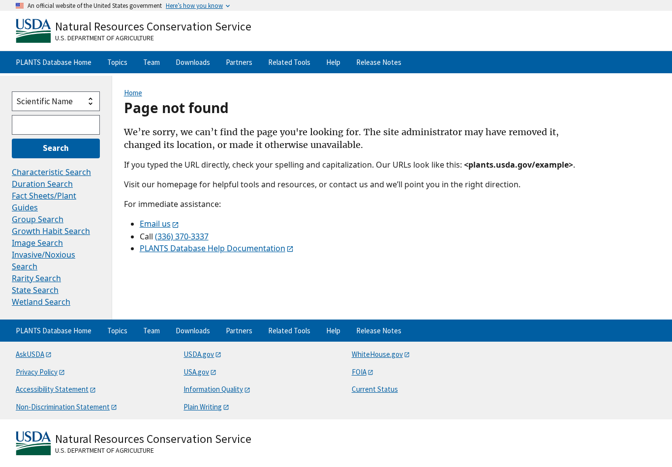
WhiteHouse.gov (377, 354)
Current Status (375, 389)
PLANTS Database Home (54, 62)
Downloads (193, 62)
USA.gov (196, 372)
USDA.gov (198, 354)
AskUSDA (30, 354)
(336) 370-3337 (182, 236)
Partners (239, 62)
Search (56, 148)
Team (151, 62)
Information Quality (213, 389)
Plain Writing (202, 406)
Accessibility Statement (52, 389)
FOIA (359, 372)
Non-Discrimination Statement (63, 406)
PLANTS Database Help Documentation (212, 248)
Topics (117, 62)
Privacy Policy (37, 372)
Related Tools (289, 62)
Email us (155, 223)
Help (333, 62)
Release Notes (378, 62)
